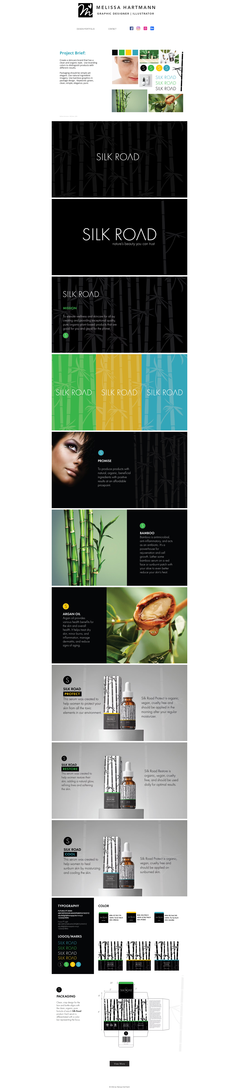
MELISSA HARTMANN (126, 7)
